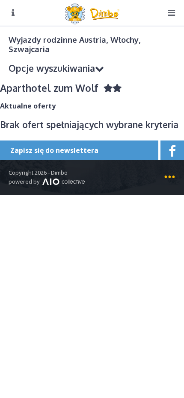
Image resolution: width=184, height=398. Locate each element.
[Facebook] (171, 150)
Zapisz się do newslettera (54, 150)
